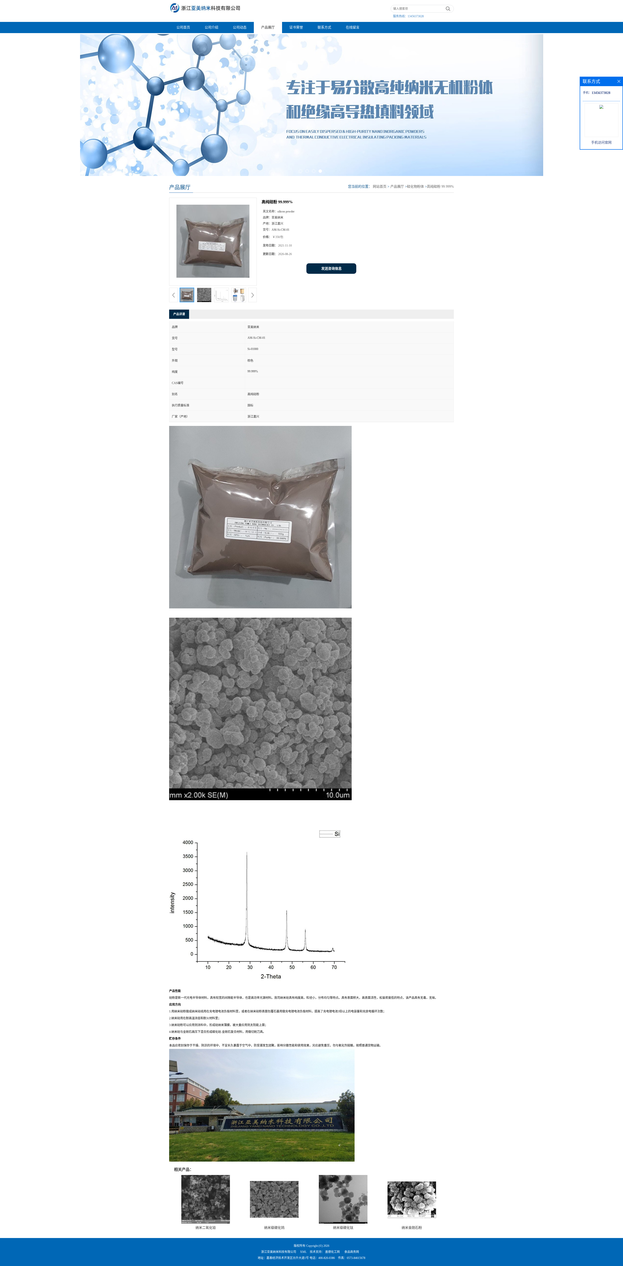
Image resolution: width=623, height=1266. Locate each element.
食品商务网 (351, 1252)
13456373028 (416, 16)
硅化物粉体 (415, 186)
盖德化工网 (332, 1252)
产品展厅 (268, 27)
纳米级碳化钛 (343, 1227)
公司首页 (183, 27)
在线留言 (352, 27)
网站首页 (379, 186)
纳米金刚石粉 (412, 1227)
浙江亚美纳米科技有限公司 (278, 1252)
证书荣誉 (296, 27)
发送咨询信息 (331, 268)
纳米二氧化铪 (205, 1227)
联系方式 (324, 27)
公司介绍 (211, 27)
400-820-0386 (326, 1258)
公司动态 (240, 27)
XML (303, 1252)
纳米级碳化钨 (274, 1227)
